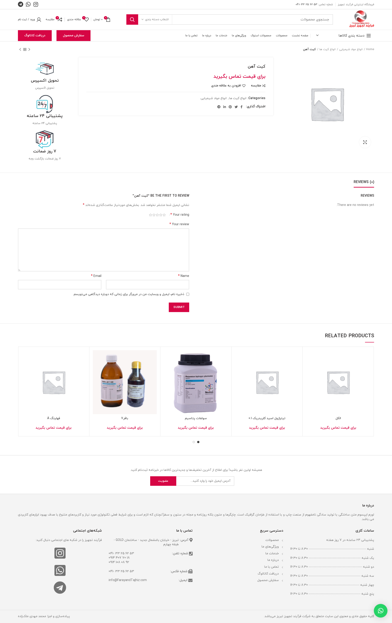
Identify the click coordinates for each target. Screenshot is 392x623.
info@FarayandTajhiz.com (128, 580)
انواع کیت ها (327, 49)
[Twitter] (236, 107)
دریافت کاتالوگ (34, 35)
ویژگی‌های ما (270, 547)
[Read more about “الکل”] (309, 368)
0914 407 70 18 (119, 558)
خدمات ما (272, 553)
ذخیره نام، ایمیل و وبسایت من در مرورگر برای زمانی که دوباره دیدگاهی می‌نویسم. (128, 294)
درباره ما (273, 560)
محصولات (272, 540)
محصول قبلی (29, 49)
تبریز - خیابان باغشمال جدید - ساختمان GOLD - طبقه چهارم (146, 542)
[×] (380, 611)
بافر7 (124, 418)
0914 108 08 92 (119, 562)
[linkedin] (224, 107)
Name (183, 276)
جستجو (132, 19)
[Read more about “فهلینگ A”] (25, 368)
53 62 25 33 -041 (306, 4)
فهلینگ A (53, 418)
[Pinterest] (230, 107)
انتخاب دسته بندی (157, 19)
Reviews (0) (364, 182)
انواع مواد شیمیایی (351, 49)
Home (370, 49)
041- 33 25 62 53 (121, 553)
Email (96, 276)
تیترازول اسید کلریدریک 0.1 (267, 418)
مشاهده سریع (309, 378)
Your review (179, 224)
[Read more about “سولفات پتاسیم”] (167, 368)
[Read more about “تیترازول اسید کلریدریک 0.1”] (238, 368)
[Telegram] (219, 107)
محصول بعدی (20, 49)
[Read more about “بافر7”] (96, 368)
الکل (338, 418)
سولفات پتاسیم (196, 418)
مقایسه (256, 85)
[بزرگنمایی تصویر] (365, 142)
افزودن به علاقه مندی (226, 85)
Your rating (179, 215)
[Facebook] (241, 107)
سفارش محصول (73, 35)
